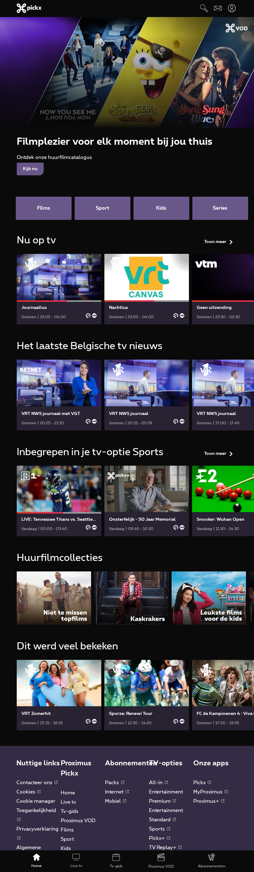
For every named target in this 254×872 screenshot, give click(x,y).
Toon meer (215, 242)
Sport (67, 839)
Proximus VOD (78, 820)
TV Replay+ (163, 847)
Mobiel (113, 801)
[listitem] (54, 597)
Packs (112, 782)
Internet (115, 791)
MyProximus (208, 791)
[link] (59, 289)
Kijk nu (30, 169)
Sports (157, 829)
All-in (156, 782)
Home (68, 792)
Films (67, 829)
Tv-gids (69, 811)
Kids (66, 848)
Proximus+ (206, 801)
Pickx (200, 782)
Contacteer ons (35, 782)
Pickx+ (157, 838)
